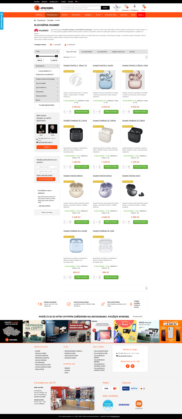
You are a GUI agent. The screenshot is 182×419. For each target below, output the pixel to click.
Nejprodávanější (71, 52)
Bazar (133, 15)
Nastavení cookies (70, 358)
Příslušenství (52, 15)
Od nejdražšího (102, 52)
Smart (98, 15)
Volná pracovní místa (71, 355)
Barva (38, 100)
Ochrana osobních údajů (43, 367)
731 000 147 (47, 139)
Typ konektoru (41, 87)
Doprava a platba (40, 353)
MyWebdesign (115, 416)
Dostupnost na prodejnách (44, 74)
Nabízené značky (70, 353)
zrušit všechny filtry (47, 105)
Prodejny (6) (53, 1)
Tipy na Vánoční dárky (101, 351)
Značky (63, 1)
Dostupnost (40, 66)
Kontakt (70, 1)
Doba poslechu (41, 96)
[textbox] (47, 167)
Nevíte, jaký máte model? (44, 175)
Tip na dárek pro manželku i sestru (99, 365)
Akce (140, 15)
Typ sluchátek (41, 83)
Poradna (36, 1)
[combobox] (47, 167)
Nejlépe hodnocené (118, 52)
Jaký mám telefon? (44, 206)
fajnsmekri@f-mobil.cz (45, 142)
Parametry (40, 92)
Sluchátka (50, 20)
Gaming (123, 15)
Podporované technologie (45, 79)
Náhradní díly (110, 15)
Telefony (39, 15)
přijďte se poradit (137, 306)
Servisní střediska (40, 360)
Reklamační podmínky (42, 358)
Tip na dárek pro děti (100, 353)
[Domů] (35, 20)
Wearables (76, 15)
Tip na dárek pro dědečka (99, 361)
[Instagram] (133, 366)
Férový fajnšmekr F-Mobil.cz (73, 351)
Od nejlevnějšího (87, 52)
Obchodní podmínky (41, 355)
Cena (38, 51)
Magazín (44, 1)
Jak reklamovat (39, 362)
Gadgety (88, 15)
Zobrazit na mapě (39, 396)
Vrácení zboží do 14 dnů (43, 364)
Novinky (132, 52)
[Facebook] (128, 366)
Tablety (64, 15)
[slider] (37, 56)
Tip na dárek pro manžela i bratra (99, 369)
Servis (66, 372)
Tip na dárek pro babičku (99, 356)
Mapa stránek (39, 369)
